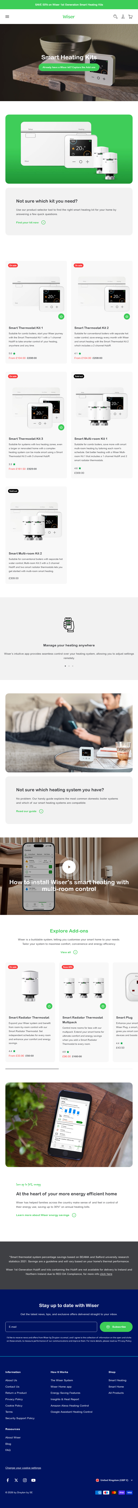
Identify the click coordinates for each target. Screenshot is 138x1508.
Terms (9, 1411)
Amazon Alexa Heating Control (70, 1405)
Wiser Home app (61, 1386)
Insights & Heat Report (65, 1399)
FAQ (8, 1450)
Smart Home (116, 1386)
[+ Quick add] (61, 316)
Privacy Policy (124, 1341)
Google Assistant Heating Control (71, 1411)
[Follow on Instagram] (25, 1480)
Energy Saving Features (65, 1392)
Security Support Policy (19, 1418)
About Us (11, 1380)
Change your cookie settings (23, 1467)
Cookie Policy (13, 1405)
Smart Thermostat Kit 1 (26, 328)
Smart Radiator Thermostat (29, 1017)
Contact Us (12, 1386)
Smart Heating (117, 1380)
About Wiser (13, 1437)
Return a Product (16, 1392)
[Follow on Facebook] (7, 1480)
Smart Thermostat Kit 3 (26, 438)
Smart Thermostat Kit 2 (91, 328)
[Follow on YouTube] (33, 1480)
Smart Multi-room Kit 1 (91, 438)
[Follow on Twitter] (16, 1480)
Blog (8, 1443)
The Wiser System (62, 1380)
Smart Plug (124, 1017)
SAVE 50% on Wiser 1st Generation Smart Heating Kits (69, 4)
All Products (116, 1392)
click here (106, 1274)
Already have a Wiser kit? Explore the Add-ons (69, 67)
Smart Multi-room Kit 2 (25, 553)
